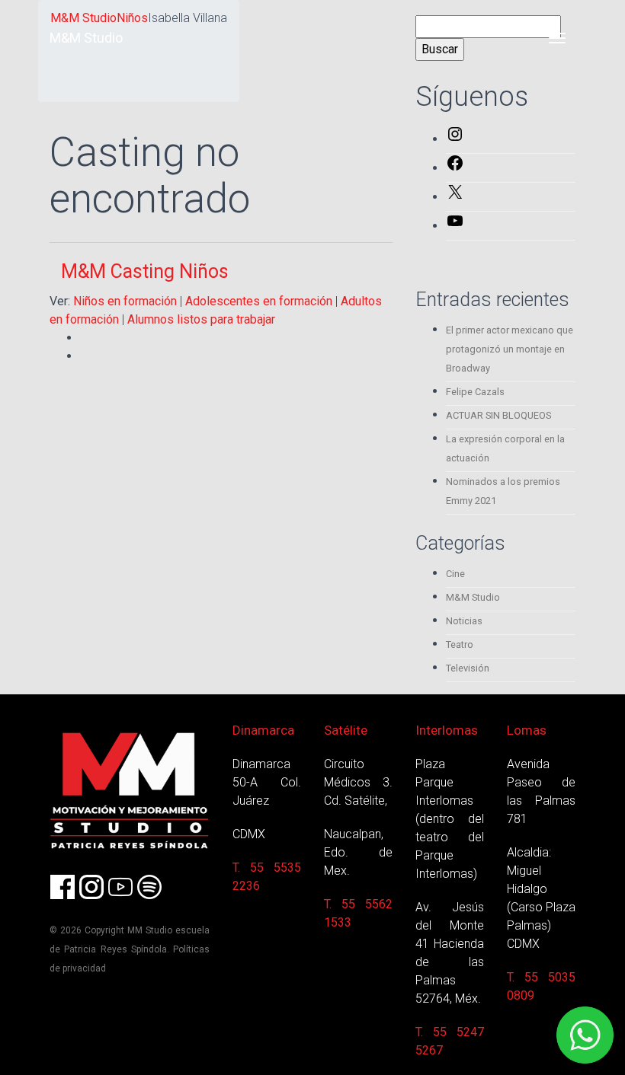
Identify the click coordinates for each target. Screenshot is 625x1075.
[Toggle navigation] (557, 38)
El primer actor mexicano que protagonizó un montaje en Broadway (509, 349)
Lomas (526, 730)
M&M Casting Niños (145, 271)
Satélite (345, 730)
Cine (455, 573)
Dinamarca (263, 730)
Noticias (464, 621)
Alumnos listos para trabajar (201, 319)
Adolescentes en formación (258, 301)
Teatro (459, 644)
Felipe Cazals (475, 391)
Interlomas (446, 730)
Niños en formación (125, 301)
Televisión (467, 668)
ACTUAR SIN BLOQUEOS (498, 415)
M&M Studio (86, 38)
